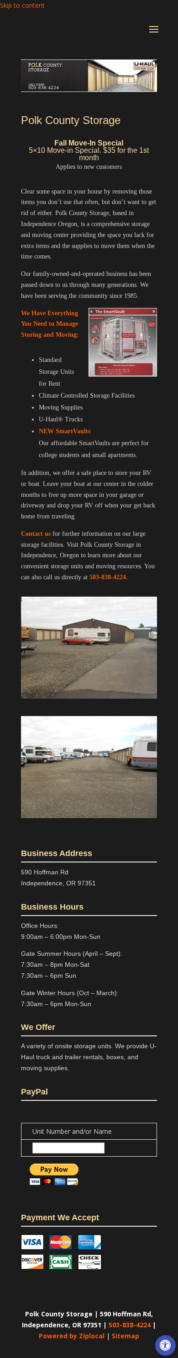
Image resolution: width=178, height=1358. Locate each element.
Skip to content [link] (22, 5)
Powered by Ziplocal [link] (72, 1335)
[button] (154, 35)
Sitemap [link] (125, 1335)
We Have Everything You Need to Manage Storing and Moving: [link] (50, 324)
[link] (165, 1345)
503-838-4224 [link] (107, 577)
